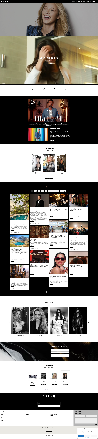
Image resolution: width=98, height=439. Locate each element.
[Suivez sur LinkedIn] (49, 432)
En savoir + (51, 140)
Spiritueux (53, 191)
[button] (96, 428)
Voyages (65, 191)
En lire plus (12, 230)
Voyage (2, 420)
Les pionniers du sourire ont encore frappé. (58, 276)
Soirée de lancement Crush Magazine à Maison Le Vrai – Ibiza (58, 210)
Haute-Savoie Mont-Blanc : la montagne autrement (17, 250)
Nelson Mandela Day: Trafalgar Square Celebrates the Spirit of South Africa (39, 266)
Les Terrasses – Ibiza (15, 222)
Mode (46, 191)
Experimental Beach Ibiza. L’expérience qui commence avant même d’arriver (57, 236)
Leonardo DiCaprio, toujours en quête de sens (38, 209)
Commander (51, 63)
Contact (45, 63)
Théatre (61, 191)
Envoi (95, 424)
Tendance (58, 191)
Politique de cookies (87, 437)
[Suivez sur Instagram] (51, 432)
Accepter (81, 435)
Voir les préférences (93, 435)
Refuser (87, 435)
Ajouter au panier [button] (43, 384)
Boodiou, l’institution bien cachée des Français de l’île (19, 280)
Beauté (39, 191)
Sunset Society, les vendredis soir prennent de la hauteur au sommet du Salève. (78, 238)
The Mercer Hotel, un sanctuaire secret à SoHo (77, 210)
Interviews (42, 191)
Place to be (49, 191)
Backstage (35, 191)
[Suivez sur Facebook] (47, 432)
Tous (32, 191)
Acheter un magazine (49, 178)
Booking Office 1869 (34, 240)
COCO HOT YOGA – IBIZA (76, 266)
